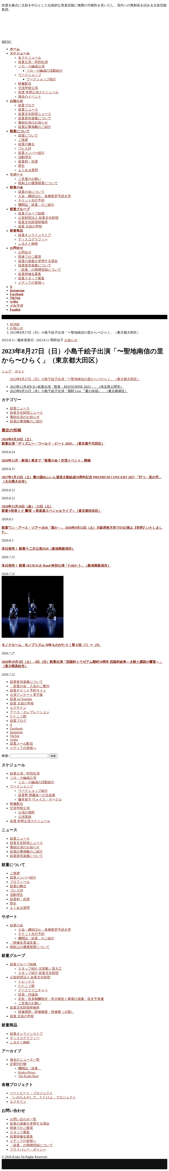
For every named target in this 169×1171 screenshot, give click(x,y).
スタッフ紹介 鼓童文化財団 (38, 973)
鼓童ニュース (28, 109)
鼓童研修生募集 (29, 274)
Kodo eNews (26, 1072)
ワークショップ (29, 75)
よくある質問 (28, 170)
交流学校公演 (28, 88)
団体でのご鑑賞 (29, 256)
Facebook (16, 728)
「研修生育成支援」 (25, 942)
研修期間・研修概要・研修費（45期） (46, 1012)
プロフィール (20, 882)
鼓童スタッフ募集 (31, 278)
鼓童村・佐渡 (28, 161)
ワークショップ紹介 (41, 79)
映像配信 (24, 83)
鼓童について (28, 135)
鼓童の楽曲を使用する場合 (38, 261)
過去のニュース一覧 (25, 1059)
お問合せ (24, 252)
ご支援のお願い (29, 179)
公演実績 (24, 816)
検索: (5, 755)
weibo (14, 739)
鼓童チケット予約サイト (28, 690)
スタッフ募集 (20, 1132)
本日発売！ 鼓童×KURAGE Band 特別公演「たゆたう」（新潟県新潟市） (56, 565)
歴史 (21, 166)
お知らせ (70, 340)
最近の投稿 (11, 430)
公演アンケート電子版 (26, 694)
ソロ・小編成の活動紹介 (44, 70)
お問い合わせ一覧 (23, 1119)
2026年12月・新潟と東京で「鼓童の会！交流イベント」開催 (46, 460)
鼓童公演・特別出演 (33, 62)
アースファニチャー (33, 990)
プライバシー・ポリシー (28, 1149)
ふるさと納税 (28, 243)
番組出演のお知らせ (33, 122)
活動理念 (24, 157)
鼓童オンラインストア (34, 235)
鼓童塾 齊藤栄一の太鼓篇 (36, 795)
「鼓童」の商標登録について (39, 269)
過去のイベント (29, 96)
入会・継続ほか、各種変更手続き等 (44, 196)
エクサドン (18, 707)
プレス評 (24, 148)
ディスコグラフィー (33, 239)
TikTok (14, 736)
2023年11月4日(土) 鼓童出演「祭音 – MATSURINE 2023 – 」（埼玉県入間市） (66, 386)
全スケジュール (29, 57)
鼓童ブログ (26, 105)
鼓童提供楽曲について (34, 118)
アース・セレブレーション (29, 712)
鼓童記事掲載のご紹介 (34, 127)
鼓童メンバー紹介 (31, 153)
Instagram (16, 732)
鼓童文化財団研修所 (33, 222)
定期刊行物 (18, 1064)
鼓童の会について (31, 191)
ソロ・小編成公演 (31, 66)
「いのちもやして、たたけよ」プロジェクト (43, 1097)
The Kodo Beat (28, 1076)
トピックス (26, 981)
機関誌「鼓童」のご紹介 (36, 204)
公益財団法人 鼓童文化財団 (38, 217)
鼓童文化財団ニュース (34, 114)
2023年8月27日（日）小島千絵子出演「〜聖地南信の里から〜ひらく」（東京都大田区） (75, 379)
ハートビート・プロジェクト (31, 1093)
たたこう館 (18, 716)
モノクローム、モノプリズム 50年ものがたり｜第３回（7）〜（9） (51, 645)
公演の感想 (26, 812)
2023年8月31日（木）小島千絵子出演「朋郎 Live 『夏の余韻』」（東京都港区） (69, 391)
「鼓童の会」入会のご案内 (29, 686)
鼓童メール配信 (21, 743)
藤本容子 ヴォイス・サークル (40, 799)
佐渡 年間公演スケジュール (38, 92)
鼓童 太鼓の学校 (30, 226)
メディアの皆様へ (31, 282)
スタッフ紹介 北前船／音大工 (40, 968)
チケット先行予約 (31, 200)
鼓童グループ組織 (31, 213)
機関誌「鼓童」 (29, 1068)
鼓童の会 (16, 925)
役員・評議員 (28, 994)
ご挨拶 (23, 140)
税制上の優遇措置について (38, 183)
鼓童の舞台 (26, 144)
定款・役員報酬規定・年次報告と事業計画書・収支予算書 (61, 999)
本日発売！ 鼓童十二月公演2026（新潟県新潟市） (38, 548)
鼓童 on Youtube (21, 699)
